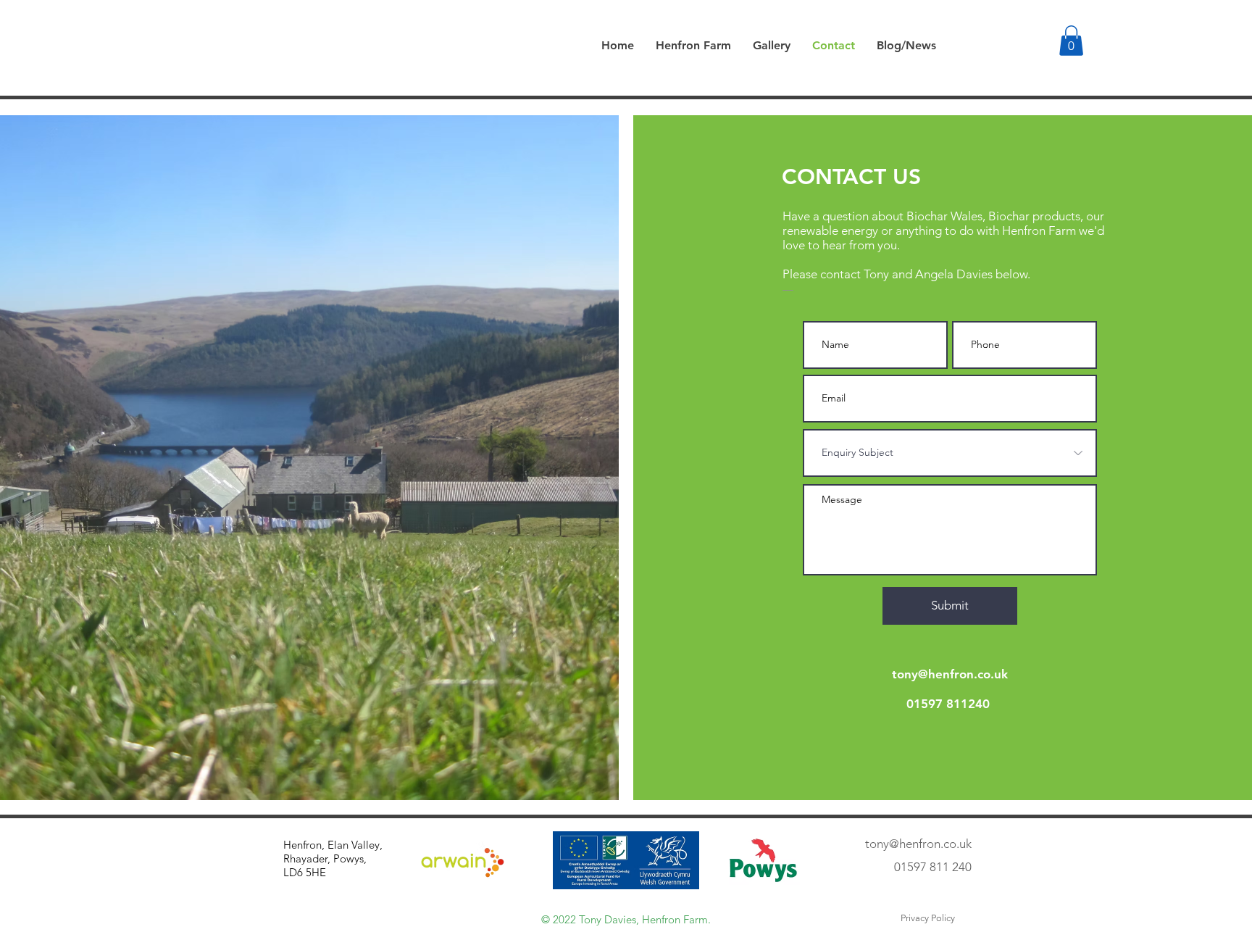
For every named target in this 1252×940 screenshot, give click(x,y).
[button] (1071, 40)
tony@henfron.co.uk (950, 674)
